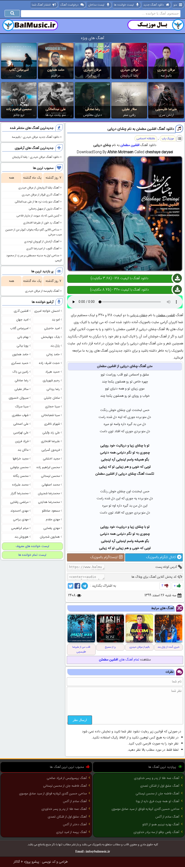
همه (11, 177)
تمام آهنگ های (119, 660)
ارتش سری (166, 115)
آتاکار (16, 862)
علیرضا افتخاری (50, 441)
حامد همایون (55, 70)
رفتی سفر (129, 115)
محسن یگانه (20, 476)
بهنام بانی (22, 337)
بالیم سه (166, 76)
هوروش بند (21, 537)
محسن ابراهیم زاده (19, 109)
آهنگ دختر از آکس (75, 824)
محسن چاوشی (19, 467)
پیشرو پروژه (31, 862)
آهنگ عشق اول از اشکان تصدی (159, 786)
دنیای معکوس (92, 115)
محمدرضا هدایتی (49, 502)
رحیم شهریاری (51, 380)
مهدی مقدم (53, 519)
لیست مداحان (96, 4)
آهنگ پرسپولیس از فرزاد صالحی (67, 778)
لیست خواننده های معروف (32, 546)
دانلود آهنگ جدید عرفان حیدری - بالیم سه (35, 137)
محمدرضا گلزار (19, 493)
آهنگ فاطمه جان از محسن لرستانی (157, 793)
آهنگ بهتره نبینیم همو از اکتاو (160, 824)
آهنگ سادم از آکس (167, 816)
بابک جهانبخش (50, 337)
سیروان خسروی (18, 398)
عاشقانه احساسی (145, 138)
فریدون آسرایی (50, 450)
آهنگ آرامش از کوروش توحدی (41, 241)
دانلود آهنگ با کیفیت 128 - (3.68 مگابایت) (119, 278)
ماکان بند (23, 450)
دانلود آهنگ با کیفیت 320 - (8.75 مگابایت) (119, 290)
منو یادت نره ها (56, 115)
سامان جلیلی (52, 398)
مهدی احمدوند (19, 510)
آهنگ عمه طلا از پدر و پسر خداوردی (156, 778)
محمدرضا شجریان (49, 493)
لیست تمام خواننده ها (32, 555)
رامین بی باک (20, 372)
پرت (18, 76)
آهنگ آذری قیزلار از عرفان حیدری (40, 194)
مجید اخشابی (51, 458)
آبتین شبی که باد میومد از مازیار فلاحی (37, 215)
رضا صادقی (92, 109)
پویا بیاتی (22, 345)
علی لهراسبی (20, 432)
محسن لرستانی (50, 476)
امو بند (56, 319)
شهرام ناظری (52, 424)
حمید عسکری (19, 363)
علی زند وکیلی (51, 432)
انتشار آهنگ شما (41, 4)
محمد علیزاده (20, 484)
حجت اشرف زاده (49, 363)
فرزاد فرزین (21, 441)
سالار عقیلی (129, 109)
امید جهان (22, 319)
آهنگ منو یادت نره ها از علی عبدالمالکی (37, 201)
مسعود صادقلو (51, 510)
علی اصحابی (20, 424)
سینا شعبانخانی (50, 415)
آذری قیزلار (93, 76)
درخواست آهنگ (69, 4)
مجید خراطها (20, 458)
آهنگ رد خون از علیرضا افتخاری (41, 222)
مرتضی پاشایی (19, 502)
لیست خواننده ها (124, 4)
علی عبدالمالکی (56, 109)
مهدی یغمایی (51, 528)
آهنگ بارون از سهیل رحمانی (44, 208)
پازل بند (55, 345)
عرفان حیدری (166, 70)
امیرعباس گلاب (19, 70)
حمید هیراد (52, 372)
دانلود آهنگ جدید (153, 4)
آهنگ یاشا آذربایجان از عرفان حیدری (38, 187)
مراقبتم (55, 76)
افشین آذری (21, 311)
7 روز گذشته (53, 177)
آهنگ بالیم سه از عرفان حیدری (42, 291)
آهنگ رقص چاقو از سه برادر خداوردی (156, 832)
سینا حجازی (52, 406)
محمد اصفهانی (51, 484)
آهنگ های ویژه (92, 38)
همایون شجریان (50, 537)
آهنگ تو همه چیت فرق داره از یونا (157, 801)
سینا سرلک (21, 406)
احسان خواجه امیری (47, 311)
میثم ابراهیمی (19, 528)
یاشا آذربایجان (129, 76)
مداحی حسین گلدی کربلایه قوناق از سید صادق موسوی (145, 809)
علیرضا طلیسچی (166, 109)
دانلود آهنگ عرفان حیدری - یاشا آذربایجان (35, 157)
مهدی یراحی (20, 519)
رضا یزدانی (53, 389)
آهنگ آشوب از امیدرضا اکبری (42, 248)
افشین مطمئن (129, 145)
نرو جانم (18, 115)
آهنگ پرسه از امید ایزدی (71, 832)
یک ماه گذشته (32, 177)
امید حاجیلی (52, 328)
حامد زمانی (53, 354)
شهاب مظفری (20, 415)
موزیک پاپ (168, 138)
